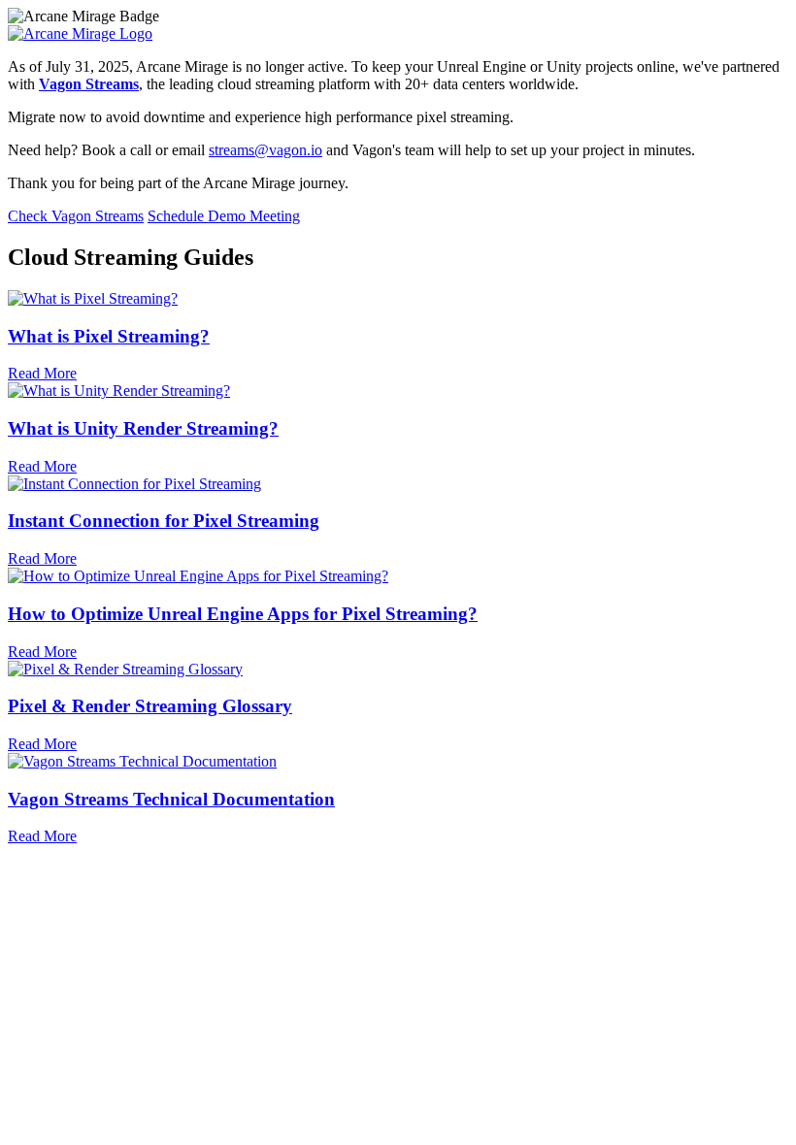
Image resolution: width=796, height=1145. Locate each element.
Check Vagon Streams (76, 216)
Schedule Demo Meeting (224, 216)
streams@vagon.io (265, 150)
